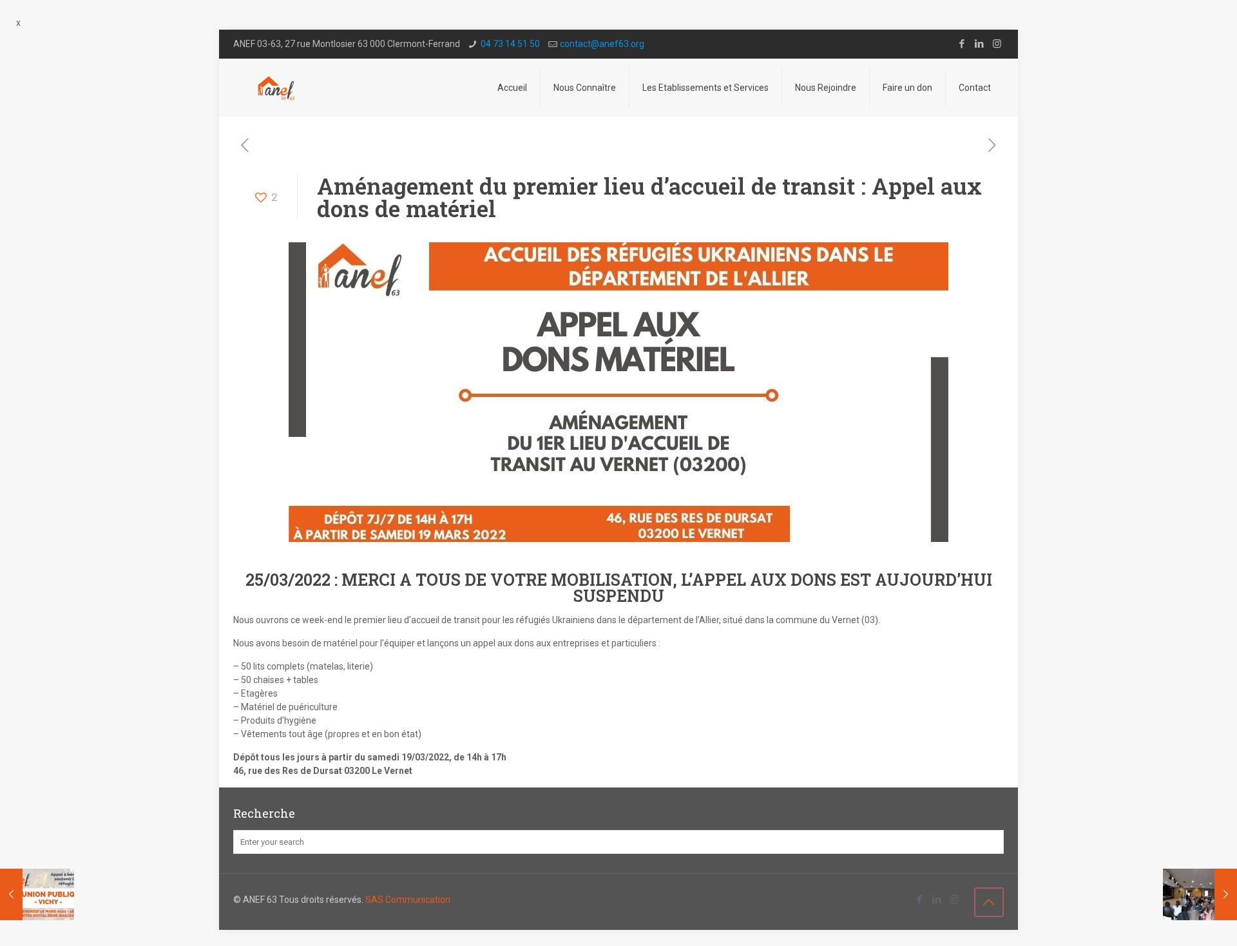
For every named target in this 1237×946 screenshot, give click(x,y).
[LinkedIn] (979, 44)
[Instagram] (997, 44)
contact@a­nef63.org (602, 44)
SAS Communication (407, 899)
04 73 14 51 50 (510, 44)
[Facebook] (962, 44)
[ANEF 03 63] (276, 88)
